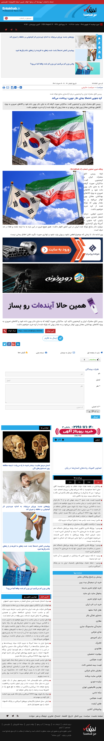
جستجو (67, 727)
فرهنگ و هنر (41, 716)
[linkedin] (18, 344)
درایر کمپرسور (95, 637)
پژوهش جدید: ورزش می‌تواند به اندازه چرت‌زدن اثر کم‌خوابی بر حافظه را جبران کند (41, 37)
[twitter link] (7, 715)
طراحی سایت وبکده (93, 676)
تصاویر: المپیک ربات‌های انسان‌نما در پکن (83, 468)
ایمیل (98, 379)
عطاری (98, 621)
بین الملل (78, 716)
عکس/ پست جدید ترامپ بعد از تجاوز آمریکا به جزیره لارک (79, 520)
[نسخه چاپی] (4, 87)
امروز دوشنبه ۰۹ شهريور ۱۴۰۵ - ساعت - (83, 24)
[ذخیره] (12, 87)
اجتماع (57, 716)
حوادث (32, 716)
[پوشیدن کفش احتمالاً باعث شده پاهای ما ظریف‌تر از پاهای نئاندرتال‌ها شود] (26, 527)
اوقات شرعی (24, 2)
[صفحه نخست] (99, 38)
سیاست (99, 87)
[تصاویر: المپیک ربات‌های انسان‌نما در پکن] (77, 454)
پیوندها (39, 2)
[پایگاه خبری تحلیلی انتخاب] (91, 12)
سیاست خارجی (88, 87)
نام (99, 373)
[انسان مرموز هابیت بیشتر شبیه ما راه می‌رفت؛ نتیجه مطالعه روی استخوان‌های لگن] (26, 447)
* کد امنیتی (96, 406)
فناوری (50, 716)
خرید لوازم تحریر (94, 599)
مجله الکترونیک (14, 2)
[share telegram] (11, 29)
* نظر (98, 386)
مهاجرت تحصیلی (94, 654)
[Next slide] (56, 440)
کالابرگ (98, 643)
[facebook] (9, 344)
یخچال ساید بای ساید (92, 593)
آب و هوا (33, 2)
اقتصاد (64, 716)
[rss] (16, 29)
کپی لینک (50, 331)
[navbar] (101, 24)
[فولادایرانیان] (53, 250)
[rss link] (18, 715)
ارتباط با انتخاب (48, 2)
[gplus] (14, 344)
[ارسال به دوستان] (7, 87)
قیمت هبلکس (95, 659)
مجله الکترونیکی (18, 724)
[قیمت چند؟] (99, 43)
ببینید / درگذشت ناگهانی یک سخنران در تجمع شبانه (82, 524)
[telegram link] (13, 715)
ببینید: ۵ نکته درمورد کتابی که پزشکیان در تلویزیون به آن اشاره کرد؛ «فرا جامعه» (76, 557)
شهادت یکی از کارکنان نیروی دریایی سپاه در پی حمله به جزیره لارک (25, 605)
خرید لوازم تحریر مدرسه (91, 588)
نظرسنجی (4, 2)
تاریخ (70, 716)
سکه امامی (96, 692)
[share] (6, 29)
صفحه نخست (97, 716)
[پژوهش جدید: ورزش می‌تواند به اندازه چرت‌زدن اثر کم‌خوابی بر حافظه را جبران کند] (26, 487)
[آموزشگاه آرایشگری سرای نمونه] (53, 305)
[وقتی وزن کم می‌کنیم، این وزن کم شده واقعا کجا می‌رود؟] (26, 569)
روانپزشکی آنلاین (94, 709)
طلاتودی (98, 648)
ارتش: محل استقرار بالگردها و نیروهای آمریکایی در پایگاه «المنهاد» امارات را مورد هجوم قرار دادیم (25, 703)
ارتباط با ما (56, 724)
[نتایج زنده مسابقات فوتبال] (99, 56)
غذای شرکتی (96, 632)
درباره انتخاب (66, 724)
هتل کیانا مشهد (94, 610)
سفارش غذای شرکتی (93, 670)
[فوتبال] (99, 47)
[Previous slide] (63, 440)
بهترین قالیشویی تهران (91, 687)
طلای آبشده (96, 703)
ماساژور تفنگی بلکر (93, 615)
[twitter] (5, 344)
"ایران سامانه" (55, 735)
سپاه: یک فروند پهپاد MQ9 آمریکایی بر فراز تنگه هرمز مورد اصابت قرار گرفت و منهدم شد (25, 696)
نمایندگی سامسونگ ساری (90, 626)
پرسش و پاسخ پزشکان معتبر (89, 577)
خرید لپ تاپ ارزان (93, 604)
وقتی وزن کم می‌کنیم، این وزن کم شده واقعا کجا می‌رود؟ (52, 63)
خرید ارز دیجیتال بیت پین (90, 582)
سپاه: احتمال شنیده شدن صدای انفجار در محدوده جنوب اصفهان (26, 601)
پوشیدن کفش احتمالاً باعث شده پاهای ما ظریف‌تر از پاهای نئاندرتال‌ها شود (45, 50)
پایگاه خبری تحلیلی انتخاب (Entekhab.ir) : (86, 169)
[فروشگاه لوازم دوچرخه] (53, 278)
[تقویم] (99, 52)
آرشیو (61, 727)
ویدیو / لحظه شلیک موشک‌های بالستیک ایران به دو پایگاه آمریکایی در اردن (76, 565)
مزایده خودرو (96, 681)
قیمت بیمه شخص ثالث (91, 665)
